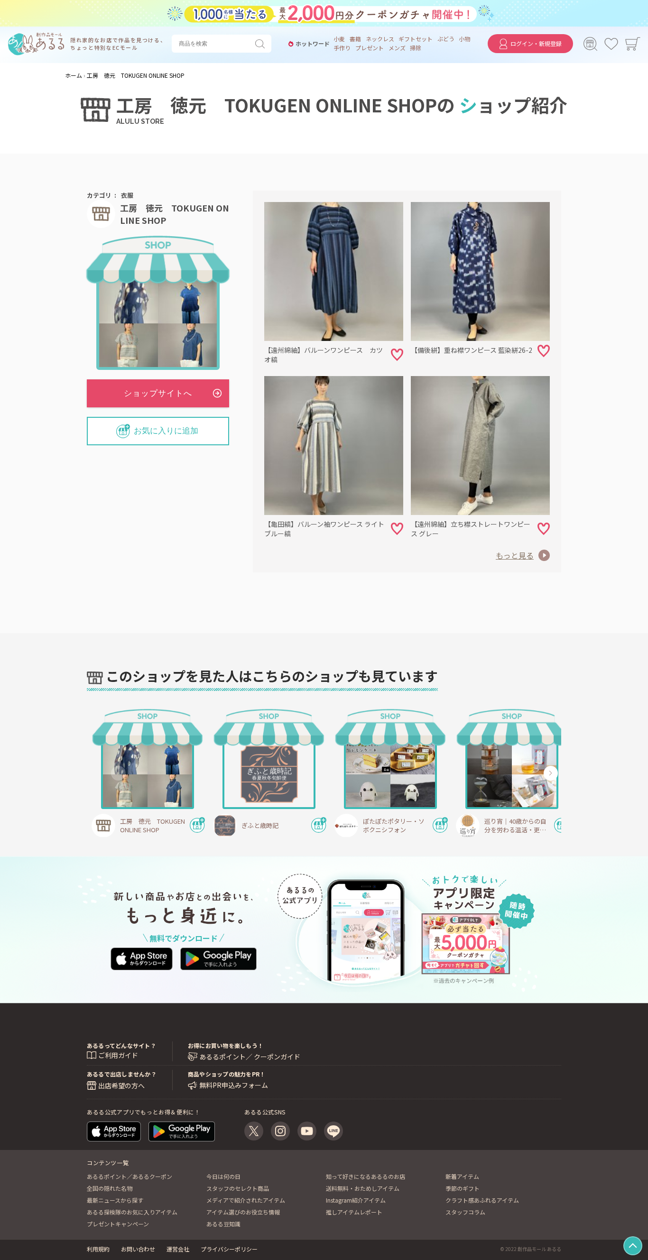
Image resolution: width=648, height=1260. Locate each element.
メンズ (397, 48)
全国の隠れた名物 (109, 1188)
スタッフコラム (465, 1212)
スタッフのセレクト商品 (237, 1188)
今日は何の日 (223, 1176)
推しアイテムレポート (354, 1212)
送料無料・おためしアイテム (362, 1188)
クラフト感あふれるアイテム (482, 1200)
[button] (118, 773)
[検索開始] (261, 44)
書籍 (355, 39)
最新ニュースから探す (115, 1200)
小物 (464, 39)
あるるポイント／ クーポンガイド (249, 1056)
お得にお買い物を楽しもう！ (225, 1045)
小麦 (339, 39)
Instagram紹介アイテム (356, 1200)
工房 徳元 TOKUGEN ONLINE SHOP (174, 214)
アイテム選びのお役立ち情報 (243, 1212)
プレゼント (369, 48)
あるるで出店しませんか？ (122, 1074)
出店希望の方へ (121, 1085)
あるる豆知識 (223, 1224)
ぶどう (445, 39)
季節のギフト (462, 1188)
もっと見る (515, 555)
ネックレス (380, 39)
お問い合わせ (138, 1249)
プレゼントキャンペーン (118, 1224)
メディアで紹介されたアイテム (245, 1200)
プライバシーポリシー (229, 1249)
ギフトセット (415, 39)
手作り (342, 48)
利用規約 (98, 1249)
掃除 (415, 48)
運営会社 (178, 1249)
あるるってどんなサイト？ (121, 1045)
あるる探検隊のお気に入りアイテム (132, 1212)
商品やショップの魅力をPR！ (226, 1074)
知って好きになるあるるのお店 (365, 1176)
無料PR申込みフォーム (233, 1085)
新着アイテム (462, 1176)
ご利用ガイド (118, 1055)
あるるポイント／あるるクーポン (129, 1176)
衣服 (127, 195)
